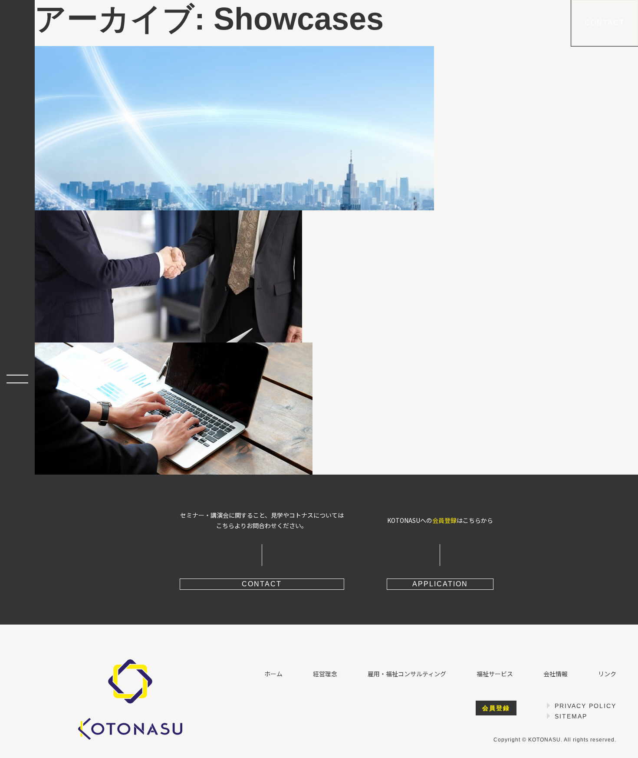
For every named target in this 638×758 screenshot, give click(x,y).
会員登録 (444, 520)
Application (440, 584)
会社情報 (555, 673)
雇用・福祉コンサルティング (407, 673)
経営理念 (325, 673)
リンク (607, 673)
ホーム (273, 673)
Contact (605, 23)
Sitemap (571, 716)
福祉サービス (495, 673)
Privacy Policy (585, 705)
